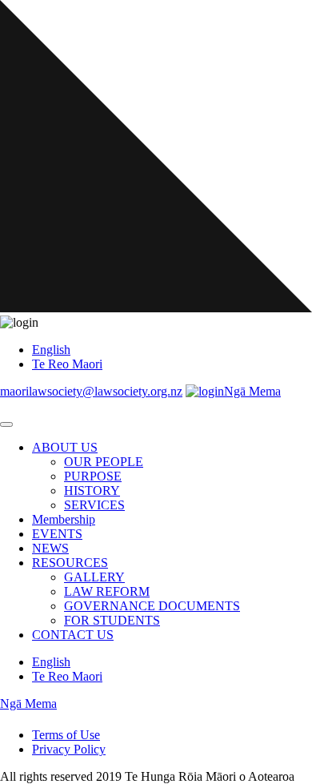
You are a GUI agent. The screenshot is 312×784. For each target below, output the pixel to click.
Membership (63, 519)
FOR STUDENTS (112, 620)
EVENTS (57, 534)
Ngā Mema (252, 391)
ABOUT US (65, 447)
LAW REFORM (107, 591)
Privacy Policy (69, 749)
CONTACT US (73, 634)
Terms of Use (66, 735)
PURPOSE (93, 476)
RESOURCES (70, 562)
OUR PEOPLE (103, 461)
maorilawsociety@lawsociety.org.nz (91, 391)
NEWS (50, 548)
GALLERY (94, 577)
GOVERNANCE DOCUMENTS (152, 606)
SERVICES (94, 505)
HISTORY (92, 490)
